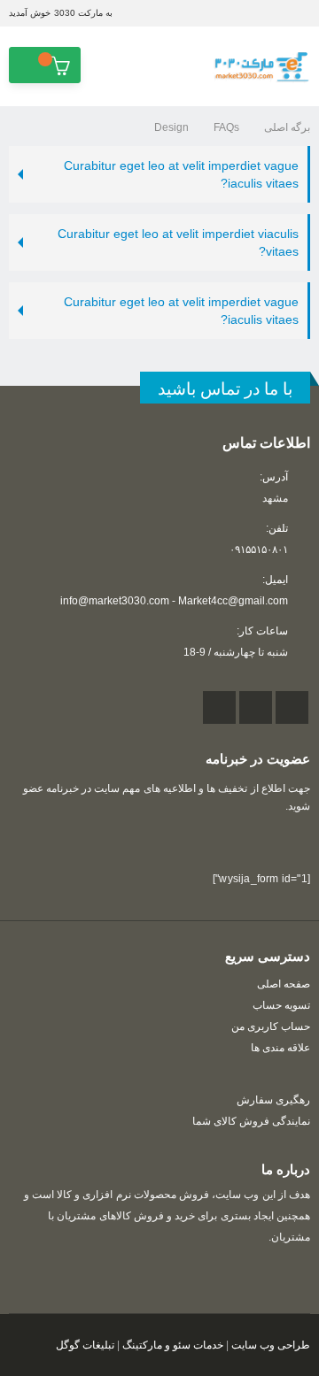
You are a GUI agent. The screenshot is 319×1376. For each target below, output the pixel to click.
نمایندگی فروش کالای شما (251, 1120)
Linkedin (219, 707)
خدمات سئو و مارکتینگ (172, 1344)
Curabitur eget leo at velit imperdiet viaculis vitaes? (178, 242)
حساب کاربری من (270, 1026)
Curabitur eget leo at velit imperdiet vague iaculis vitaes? (181, 174)
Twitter (255, 707)
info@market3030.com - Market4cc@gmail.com (174, 600)
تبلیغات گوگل (85, 1344)
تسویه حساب (281, 1005)
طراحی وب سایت (270, 1344)
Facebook (292, 707)
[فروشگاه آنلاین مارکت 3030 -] (261, 67)
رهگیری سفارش (273, 1099)
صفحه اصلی (283, 983)
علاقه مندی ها (280, 1047)
